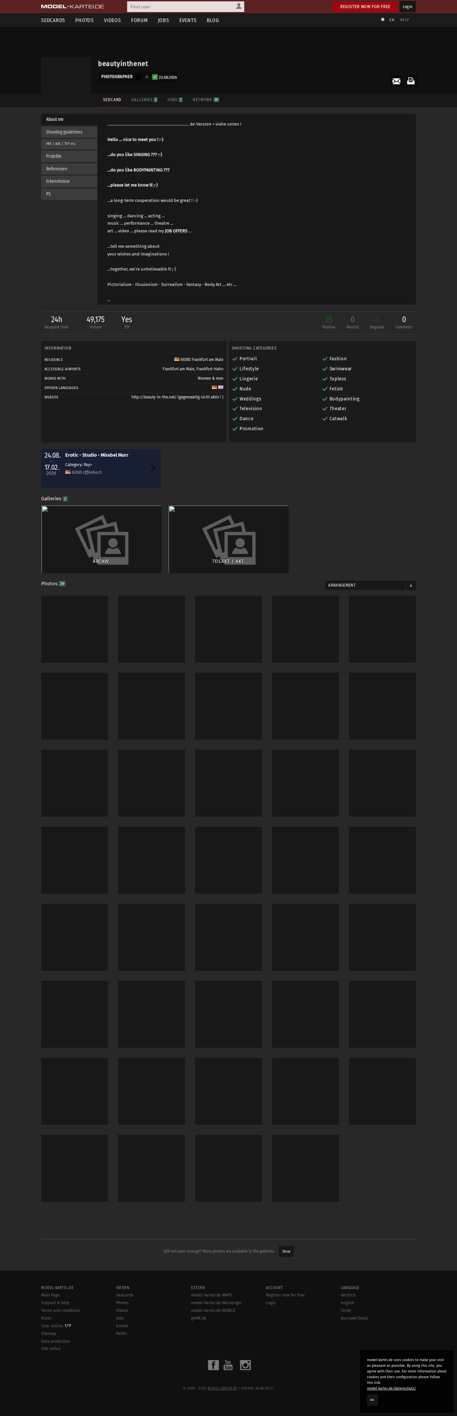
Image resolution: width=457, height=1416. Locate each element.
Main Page (50, 1295)
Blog (213, 20)
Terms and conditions (60, 1310)
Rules (46, 1318)
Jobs (163, 20)
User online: (56, 1326)
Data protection (55, 1341)
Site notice (51, 1348)
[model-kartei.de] (72, 6)
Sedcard (112, 99)
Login (408, 6)
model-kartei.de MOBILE (213, 1310)
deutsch (348, 1295)
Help (404, 20)
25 (329, 322)
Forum (139, 20)
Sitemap (48, 1333)
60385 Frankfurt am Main (201, 359)
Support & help (55, 1302)
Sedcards (53, 20)
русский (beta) (354, 1318)
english (347, 1302)
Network (205, 99)
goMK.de (198, 1318)
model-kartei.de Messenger (216, 1302)
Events (188, 20)
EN (391, 20)
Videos (112, 20)
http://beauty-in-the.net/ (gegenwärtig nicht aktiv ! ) (177, 397)
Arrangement (342, 585)
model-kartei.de (222, 1389)
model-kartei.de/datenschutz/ (391, 1388)
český (346, 1310)
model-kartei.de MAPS (211, 1295)
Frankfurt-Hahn (209, 369)
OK (372, 1400)
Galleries (143, 99)
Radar (121, 1333)
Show (286, 1251)
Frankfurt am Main (178, 369)
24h (56, 322)
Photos (84, 20)
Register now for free (365, 6)
